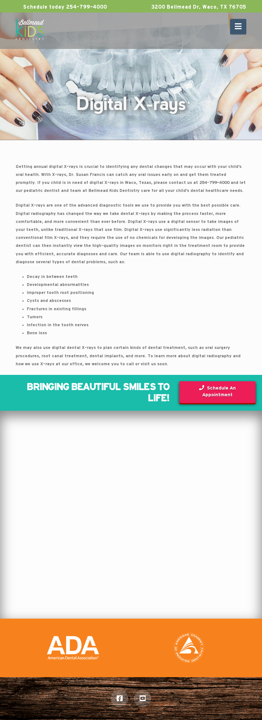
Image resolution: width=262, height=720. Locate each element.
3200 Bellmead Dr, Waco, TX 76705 (198, 7)
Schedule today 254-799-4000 (64, 7)
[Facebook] (119, 698)
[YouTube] (142, 698)
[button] (238, 26)
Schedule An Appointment (219, 391)
